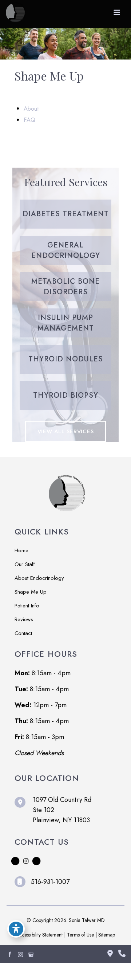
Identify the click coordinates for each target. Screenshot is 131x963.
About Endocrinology (39, 578)
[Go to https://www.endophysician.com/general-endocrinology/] (65, 250)
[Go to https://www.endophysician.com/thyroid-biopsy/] (65, 395)
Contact (23, 633)
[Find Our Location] (110, 954)
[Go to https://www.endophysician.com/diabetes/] (65, 214)
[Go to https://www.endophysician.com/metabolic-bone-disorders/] (65, 286)
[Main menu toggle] (117, 12)
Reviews (24, 619)
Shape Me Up (31, 592)
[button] (65, 431)
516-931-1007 (50, 881)
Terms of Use (80, 934)
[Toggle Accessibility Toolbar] (16, 929)
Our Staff (25, 564)
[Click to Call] (119, 954)
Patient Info (27, 606)
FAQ (29, 119)
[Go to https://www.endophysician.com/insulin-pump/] (65, 322)
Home (21, 550)
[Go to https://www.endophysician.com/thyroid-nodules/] (65, 359)
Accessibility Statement (39, 934)
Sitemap (106, 934)
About (31, 108)
